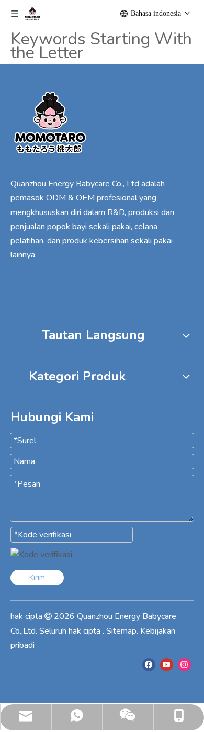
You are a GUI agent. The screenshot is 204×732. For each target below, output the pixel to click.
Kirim (37, 577)
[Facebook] (148, 664)
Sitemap (121, 631)
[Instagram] (184, 664)
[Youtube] (166, 664)
